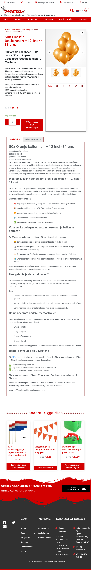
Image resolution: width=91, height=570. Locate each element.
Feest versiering (15, 30)
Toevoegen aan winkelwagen (32, 125)
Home (5, 19)
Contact (83, 19)
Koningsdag (26, 30)
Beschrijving (14, 139)
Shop (16, 19)
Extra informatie (33, 139)
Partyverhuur (33, 19)
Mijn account (43, 528)
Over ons (49, 19)
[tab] (15, 139)
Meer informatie (45, 468)
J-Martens (15, 357)
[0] (86, 10)
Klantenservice (66, 19)
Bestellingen (43, 533)
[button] (76, 488)
